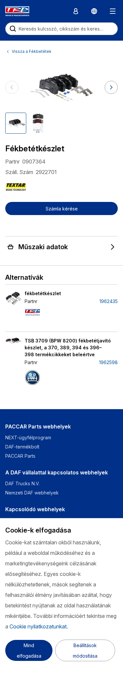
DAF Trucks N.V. (22, 483)
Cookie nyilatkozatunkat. (39, 626)
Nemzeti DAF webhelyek (32, 492)
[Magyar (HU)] (94, 11)
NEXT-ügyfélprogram (28, 437)
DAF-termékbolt (22, 446)
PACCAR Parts (20, 456)
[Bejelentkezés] (76, 11)
